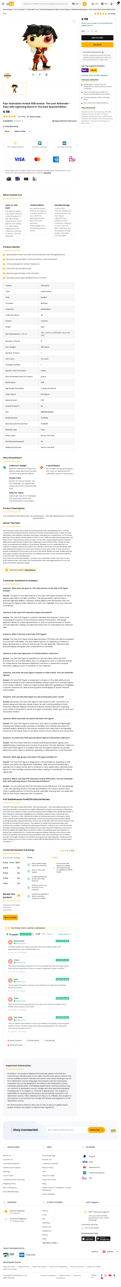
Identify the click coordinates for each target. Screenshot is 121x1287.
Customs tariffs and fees (14, 1179)
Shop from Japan (39, 1267)
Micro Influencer (10, 1187)
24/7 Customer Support (98, 1212)
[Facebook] (102, 1275)
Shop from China (93, 1267)
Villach (45, 1235)
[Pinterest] (102, 1278)
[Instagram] (106, 1275)
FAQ (44, 1171)
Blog (44, 1183)
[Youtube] (110, 1275)
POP (4, 14)
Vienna (45, 1211)
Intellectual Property (12, 1167)
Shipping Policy (9, 1183)
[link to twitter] (46, 75)
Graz (44, 1215)
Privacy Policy (64, 1275)
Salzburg (46, 1223)
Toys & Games (19, 9)
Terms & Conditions (48, 1275)
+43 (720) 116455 (91, 1228)
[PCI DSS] (8, 1255)
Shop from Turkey (10, 1269)
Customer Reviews (50, 1163)
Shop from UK (23, 1267)
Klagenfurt (47, 1231)
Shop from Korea (77, 1267)
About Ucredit (48, 1175)
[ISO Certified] (26, 1255)
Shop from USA (9, 1267)
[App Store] (89, 1239)
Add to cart (97, 38)
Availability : (8, 121)
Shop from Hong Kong (58, 1267)
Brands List (47, 1159)
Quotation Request (11, 1163)
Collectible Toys (32, 9)
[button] (95, 3)
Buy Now (47, 173)
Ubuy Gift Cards (49, 1179)
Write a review (10, 917)
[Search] (84, 4)
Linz (43, 1219)
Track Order (8, 1175)
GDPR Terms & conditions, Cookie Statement (56, 1188)
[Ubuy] (10, 3)
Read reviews (64, 934)
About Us (7, 1155)
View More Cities (49, 1243)
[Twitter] (114, 1275)
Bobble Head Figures (80, 9)
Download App (48, 1155)
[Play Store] (103, 1239)
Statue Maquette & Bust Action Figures (55, 9)
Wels (44, 1239)
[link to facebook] (40, 75)
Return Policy (47, 1167)
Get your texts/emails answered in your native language (98, 1218)
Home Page (7, 9)
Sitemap (6, 1171)
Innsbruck (46, 1227)
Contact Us (8, 1159)
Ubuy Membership (10, 1191)
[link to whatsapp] (33, 75)
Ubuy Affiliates (48, 1194)
